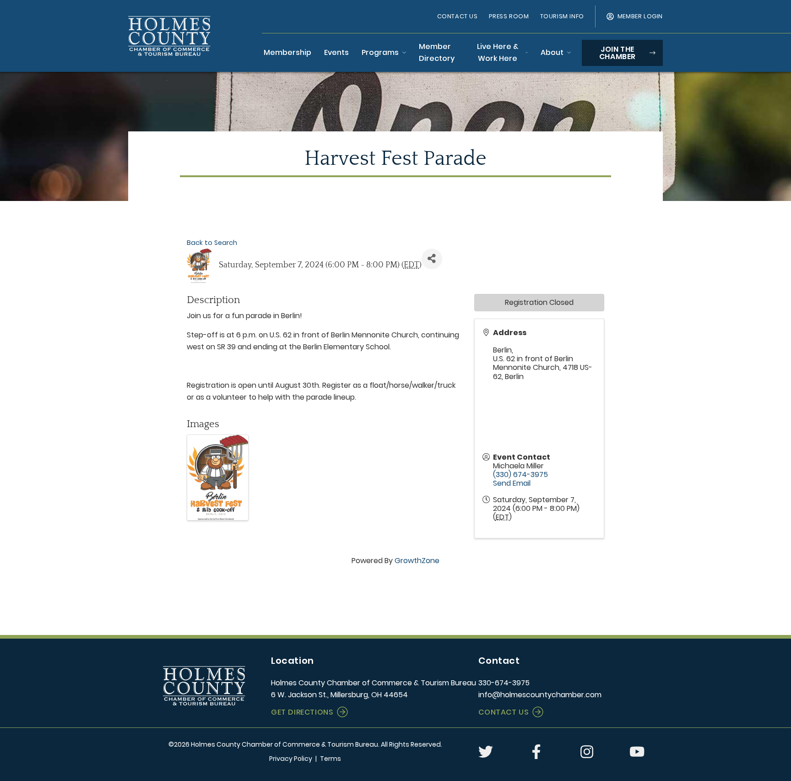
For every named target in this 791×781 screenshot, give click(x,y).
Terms (330, 758)
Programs (380, 52)
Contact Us (457, 16)
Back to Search (212, 242)
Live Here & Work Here (497, 52)
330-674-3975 (504, 683)
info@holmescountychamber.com (539, 694)
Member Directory (437, 52)
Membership (287, 52)
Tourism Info (562, 16)
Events (336, 52)
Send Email (512, 483)
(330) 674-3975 (520, 474)
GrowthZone (417, 560)
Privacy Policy (290, 758)
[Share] (432, 259)
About (552, 52)
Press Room (509, 16)
